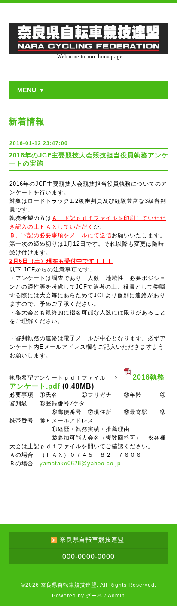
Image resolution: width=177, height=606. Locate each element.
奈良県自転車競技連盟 (69, 585)
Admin (116, 596)
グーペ (94, 596)
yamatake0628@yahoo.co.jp (80, 463)
